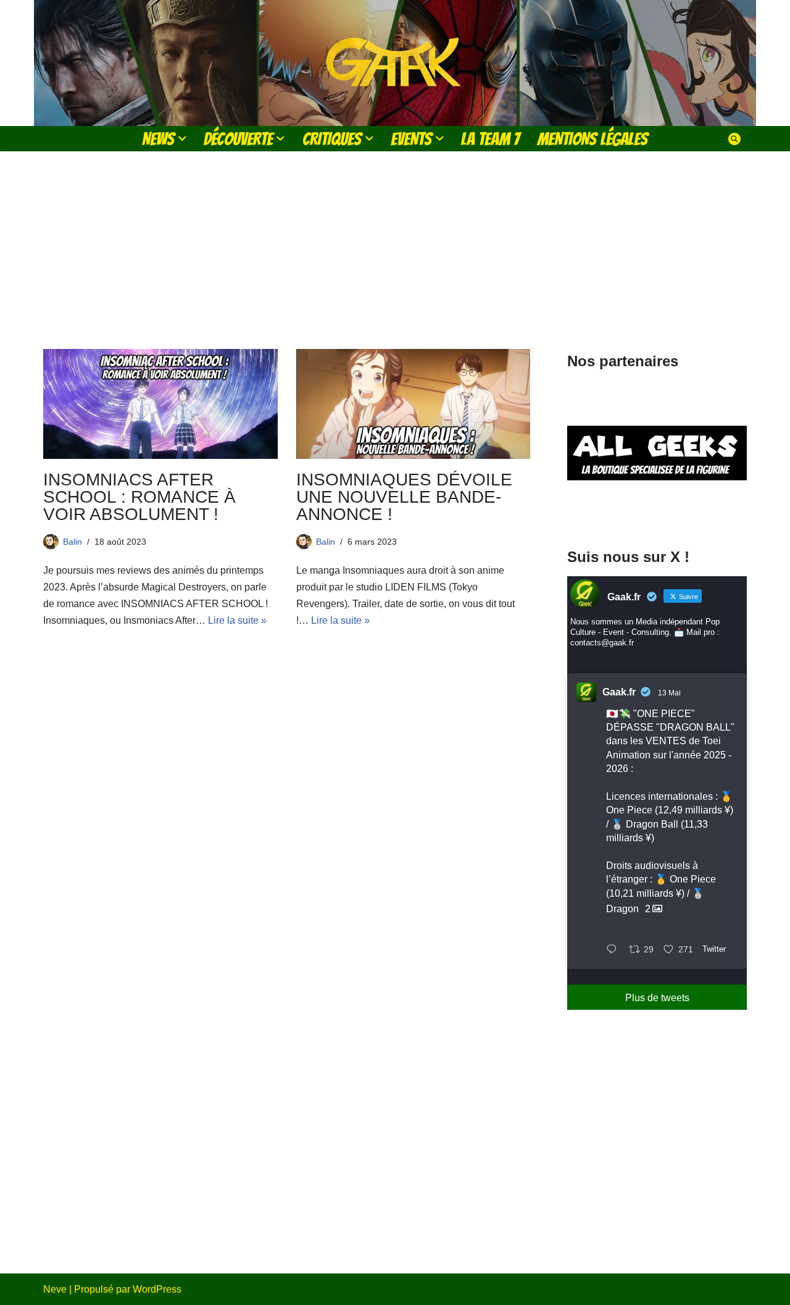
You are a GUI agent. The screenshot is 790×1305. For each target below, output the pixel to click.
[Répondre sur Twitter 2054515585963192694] (614, 950)
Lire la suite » (237, 620)
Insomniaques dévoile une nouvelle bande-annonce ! (404, 497)
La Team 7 (490, 138)
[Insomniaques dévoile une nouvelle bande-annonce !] (413, 404)
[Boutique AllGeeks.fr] (657, 511)
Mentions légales (592, 138)
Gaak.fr (619, 692)
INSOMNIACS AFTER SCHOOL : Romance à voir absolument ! (139, 497)
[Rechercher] (734, 139)
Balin (72, 542)
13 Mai (669, 693)
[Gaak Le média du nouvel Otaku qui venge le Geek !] (395, 63)
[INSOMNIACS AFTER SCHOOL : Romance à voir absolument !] (160, 404)
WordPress (157, 1289)
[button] (182, 138)
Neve (55, 1289)
